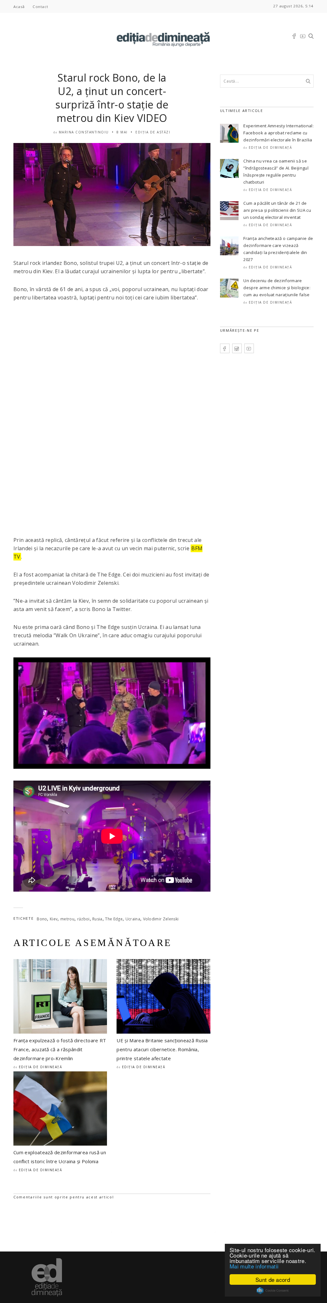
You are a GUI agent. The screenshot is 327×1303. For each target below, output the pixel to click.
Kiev (53, 919)
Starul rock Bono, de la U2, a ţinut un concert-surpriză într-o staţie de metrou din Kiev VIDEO (111, 98)
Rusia (97, 919)
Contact (40, 6)
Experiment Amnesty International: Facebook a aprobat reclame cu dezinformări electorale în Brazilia (278, 133)
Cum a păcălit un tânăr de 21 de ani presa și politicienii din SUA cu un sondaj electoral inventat (277, 210)
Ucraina (132, 919)
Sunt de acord (272, 1279)
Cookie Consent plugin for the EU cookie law (273, 1290)
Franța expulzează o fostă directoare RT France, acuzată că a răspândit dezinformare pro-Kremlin (59, 1049)
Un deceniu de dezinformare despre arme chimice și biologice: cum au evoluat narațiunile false (276, 288)
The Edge (114, 919)
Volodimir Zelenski (161, 919)
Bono (42, 919)
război (83, 919)
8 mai (122, 132)
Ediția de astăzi (152, 132)
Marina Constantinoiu (84, 132)
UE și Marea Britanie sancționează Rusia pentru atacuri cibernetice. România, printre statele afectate (162, 1049)
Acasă (19, 6)
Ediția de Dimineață (40, 1067)
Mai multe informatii (254, 1266)
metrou (67, 919)
